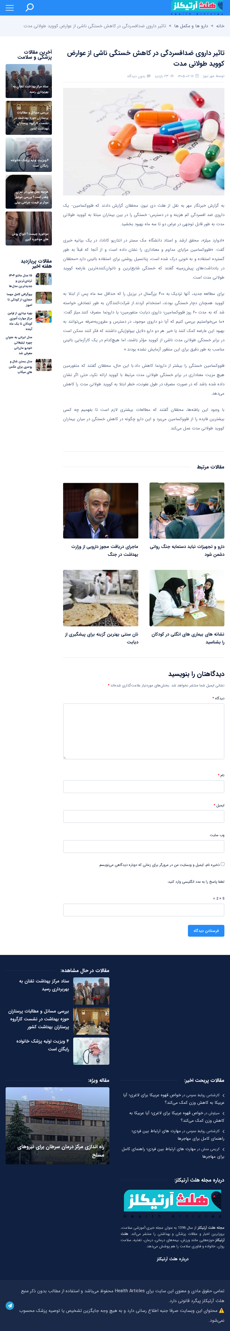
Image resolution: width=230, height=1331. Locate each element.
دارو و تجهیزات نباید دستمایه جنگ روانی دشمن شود (187, 550)
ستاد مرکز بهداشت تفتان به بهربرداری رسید (44, 985)
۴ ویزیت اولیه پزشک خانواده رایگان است (42, 1045)
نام (221, 775)
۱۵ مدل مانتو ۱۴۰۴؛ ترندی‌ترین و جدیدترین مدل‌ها (20, 281)
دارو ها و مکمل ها (191, 25)
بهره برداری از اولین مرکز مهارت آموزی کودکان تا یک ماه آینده (20, 321)
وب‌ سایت (217, 835)
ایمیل (218, 805)
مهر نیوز (209, 76)
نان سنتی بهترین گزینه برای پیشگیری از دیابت (101, 638)
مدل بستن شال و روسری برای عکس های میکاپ (20, 367)
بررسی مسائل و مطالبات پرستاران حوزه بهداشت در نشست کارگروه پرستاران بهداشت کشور (38, 1019)
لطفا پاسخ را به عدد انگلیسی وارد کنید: (195, 882)
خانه (220, 25)
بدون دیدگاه (136, 76)
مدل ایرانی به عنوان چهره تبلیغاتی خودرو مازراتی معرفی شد (19, 345)
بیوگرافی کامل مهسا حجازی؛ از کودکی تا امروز (19, 300)
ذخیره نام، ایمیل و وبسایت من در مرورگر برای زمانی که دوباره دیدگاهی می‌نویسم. (159, 865)
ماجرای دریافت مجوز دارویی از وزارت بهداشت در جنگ (104, 550)
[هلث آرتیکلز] (197, 7)
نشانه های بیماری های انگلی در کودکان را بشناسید (187, 638)
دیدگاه (218, 698)
